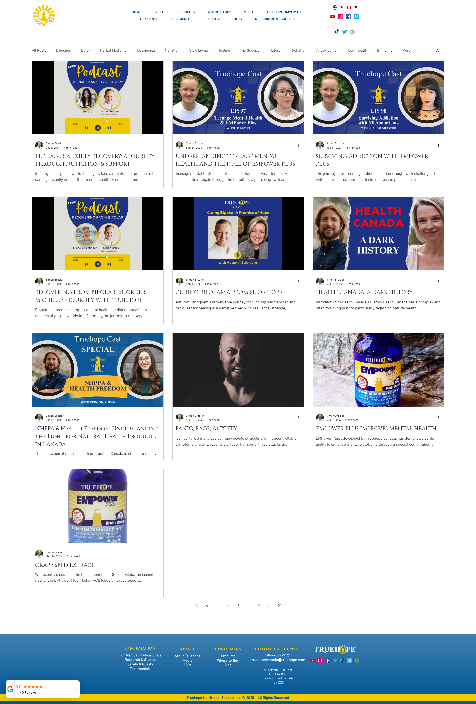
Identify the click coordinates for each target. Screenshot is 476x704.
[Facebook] (348, 16)
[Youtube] (332, 16)
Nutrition (172, 50)
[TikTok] (336, 31)
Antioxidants (326, 50)
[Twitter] (344, 31)
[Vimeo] (356, 16)
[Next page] (269, 605)
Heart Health (356, 50)
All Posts (39, 50)
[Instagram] (340, 16)
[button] (437, 51)
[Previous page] (206, 605)
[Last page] (279, 605)
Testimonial (145, 50)
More (406, 50)
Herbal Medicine (113, 50)
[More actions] (160, 145)
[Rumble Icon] (352, 31)
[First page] (196, 605)
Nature (275, 50)
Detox (85, 50)
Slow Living (198, 50)
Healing (224, 50)
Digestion (63, 50)
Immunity (384, 50)
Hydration (298, 50)
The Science (250, 50)
